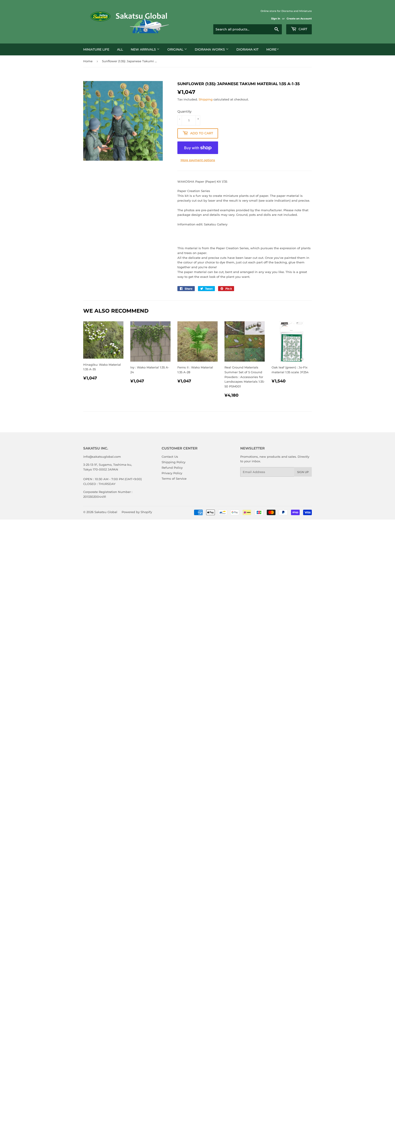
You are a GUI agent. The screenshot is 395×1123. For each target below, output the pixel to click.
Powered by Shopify (137, 512)
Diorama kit (247, 49)
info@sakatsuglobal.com (102, 456)
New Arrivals (144, 49)
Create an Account (299, 18)
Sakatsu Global (105, 512)
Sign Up (303, 472)
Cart (302, 29)
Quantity (184, 111)
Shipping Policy (173, 462)
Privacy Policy (172, 473)
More (271, 49)
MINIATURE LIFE (96, 49)
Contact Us (170, 456)
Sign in (275, 18)
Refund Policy (172, 467)
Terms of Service (174, 478)
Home (88, 61)
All (120, 49)
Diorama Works (210, 49)
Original (175, 49)
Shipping (206, 99)
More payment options (198, 160)
